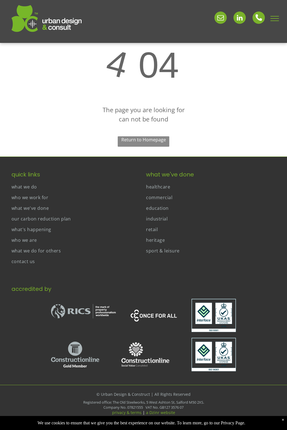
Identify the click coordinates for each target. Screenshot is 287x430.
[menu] (274, 18)
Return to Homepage (143, 140)
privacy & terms (127, 412)
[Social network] (259, 18)
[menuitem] (76, 186)
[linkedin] (239, 18)
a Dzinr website (160, 412)
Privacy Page (232, 422)
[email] (220, 18)
